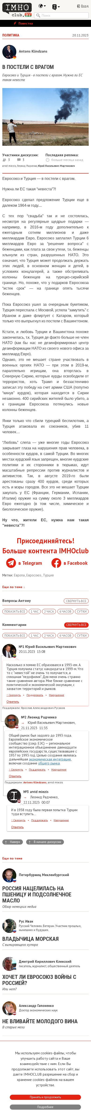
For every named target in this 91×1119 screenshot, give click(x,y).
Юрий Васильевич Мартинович (51, 722)
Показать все (14, 612)
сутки (82, 612)
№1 (21, 646)
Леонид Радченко (27, 165)
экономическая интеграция (50, 759)
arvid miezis (9, 165)
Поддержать (35, 695)
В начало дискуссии (44, 842)
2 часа (49, 612)
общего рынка (49, 763)
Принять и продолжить (45, 1097)
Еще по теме (13, 587)
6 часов (65, 612)
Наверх (12, 842)
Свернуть (14, 695)
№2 (24, 717)
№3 (26, 791)
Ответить (13, 702)
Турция (48, 575)
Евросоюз (34, 575)
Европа (20, 575)
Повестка (25, 23)
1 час (35, 612)
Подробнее (45, 1107)
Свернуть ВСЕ (76, 601)
